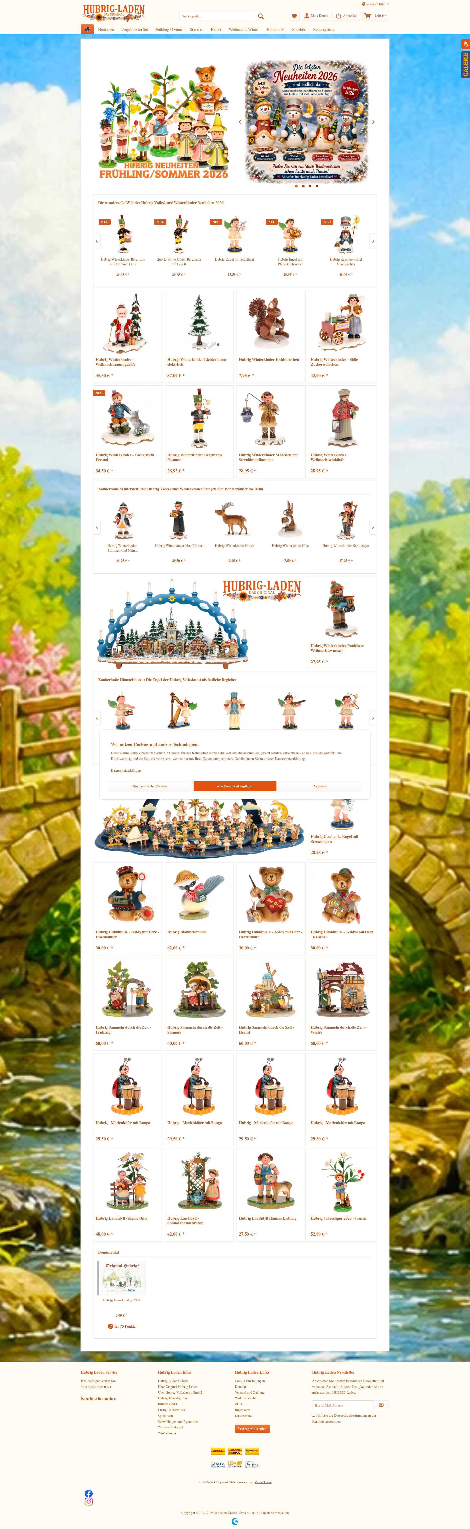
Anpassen (320, 786)
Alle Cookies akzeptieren (235, 786)
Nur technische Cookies (149, 786)
